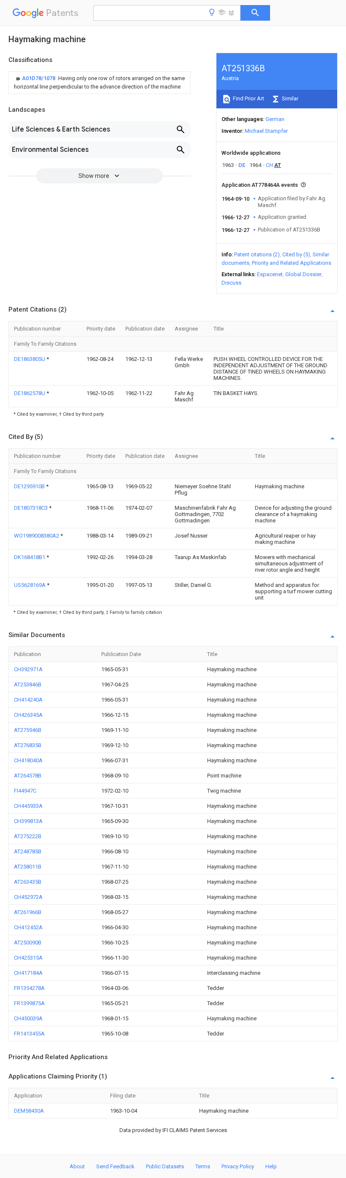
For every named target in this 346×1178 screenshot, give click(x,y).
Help (271, 1166)
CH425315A (28, 958)
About (77, 1166)
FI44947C (25, 791)
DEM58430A (29, 1111)
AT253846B (27, 684)
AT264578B (27, 775)
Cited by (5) (296, 254)
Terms (202, 1166)
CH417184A (28, 973)
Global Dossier (303, 274)
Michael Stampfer (266, 131)
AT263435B (27, 882)
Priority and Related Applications (291, 263)
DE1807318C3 (31, 508)
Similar (289, 98)
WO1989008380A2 (37, 536)
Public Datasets (165, 1166)
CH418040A (28, 760)
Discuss (231, 283)
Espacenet (270, 274)
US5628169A (30, 585)
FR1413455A (29, 1033)
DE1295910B (30, 486)
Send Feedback (115, 1166)
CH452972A (28, 897)
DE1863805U (30, 359)
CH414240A (28, 700)
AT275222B (27, 836)
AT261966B (27, 912)
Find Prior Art (248, 98)
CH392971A (28, 669)
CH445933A (28, 806)
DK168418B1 (30, 557)
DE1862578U (30, 393)
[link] (99, 82)
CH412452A (28, 927)
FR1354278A (29, 988)
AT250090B (27, 942)
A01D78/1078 (39, 78)
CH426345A (28, 715)
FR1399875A (29, 1003)
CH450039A (28, 1018)
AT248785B (27, 851)
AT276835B (27, 745)
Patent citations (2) (257, 254)
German (274, 119)
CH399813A (28, 821)
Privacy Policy (238, 1166)
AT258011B (27, 866)
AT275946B (27, 730)
